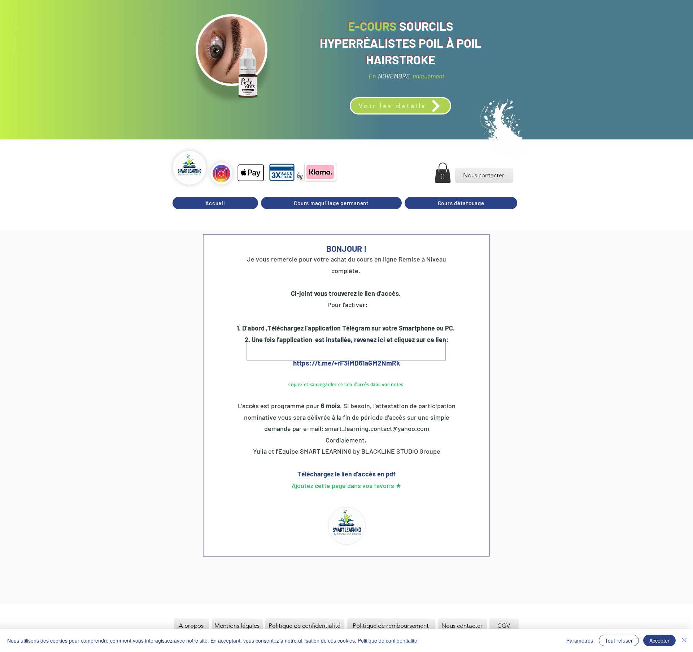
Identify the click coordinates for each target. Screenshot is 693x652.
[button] (442, 173)
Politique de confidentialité (387, 640)
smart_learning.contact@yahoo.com (377, 428)
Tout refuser (619, 640)
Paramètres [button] (579, 640)
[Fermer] (684, 640)
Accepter (659, 640)
